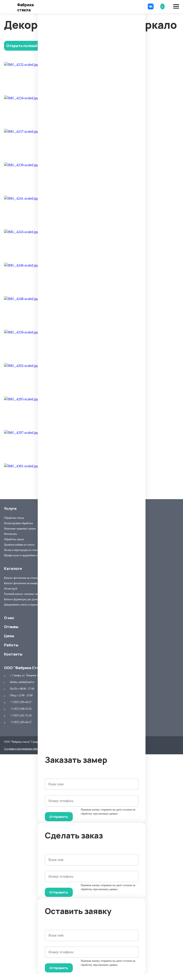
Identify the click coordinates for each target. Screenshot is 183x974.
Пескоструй (10, 588)
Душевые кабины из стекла (19, 544)
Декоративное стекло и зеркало (21, 604)
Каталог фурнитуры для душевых (23, 599)
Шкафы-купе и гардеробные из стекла (25, 555)
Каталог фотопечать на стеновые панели (26, 577)
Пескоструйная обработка (18, 523)
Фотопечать (10, 534)
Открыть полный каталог (29, 45)
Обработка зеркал (14, 539)
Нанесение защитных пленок (20, 528)
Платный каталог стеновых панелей (24, 594)
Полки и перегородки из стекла (21, 550)
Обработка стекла (14, 517)
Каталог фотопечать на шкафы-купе (24, 583)
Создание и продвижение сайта (21, 748)
